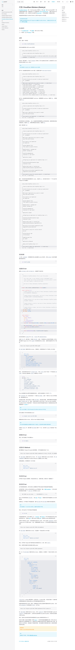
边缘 (44, 10)
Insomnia (37, 516)
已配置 (32, 30)
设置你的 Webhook (65, 17)
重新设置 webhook (33, 635)
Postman (43, 516)
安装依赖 (63, 12)
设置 (62, 10)
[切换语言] (63, 2)
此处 (36, 497)
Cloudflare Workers (23, 10)
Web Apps (39, 13)
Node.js (29, 32)
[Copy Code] (55, 44)
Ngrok (35, 619)
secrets (25, 404)
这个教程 (25, 21)
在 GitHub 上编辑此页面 (24, 641)
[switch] (67, 1)
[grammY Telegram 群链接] (71, 2)
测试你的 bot (64, 19)
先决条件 (63, 8)
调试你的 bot (64, 21)
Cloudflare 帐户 (25, 30)
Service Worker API (44, 11)
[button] (7, 5)
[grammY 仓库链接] (73, 2)
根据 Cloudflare (47, 489)
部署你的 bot (64, 15)
